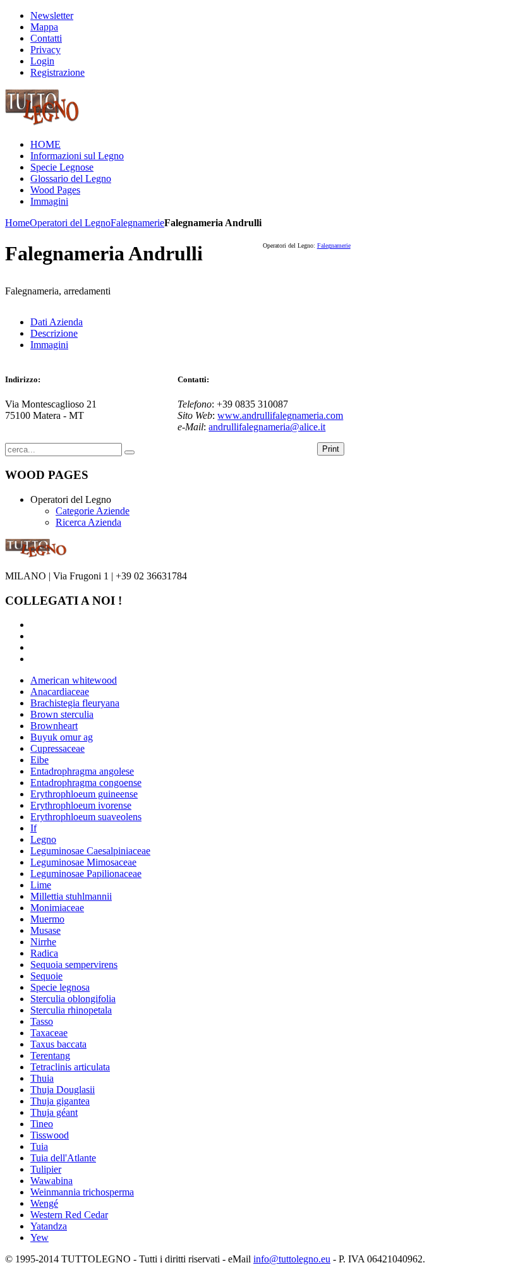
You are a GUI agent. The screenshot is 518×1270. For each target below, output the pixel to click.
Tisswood (49, 1135)
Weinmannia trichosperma (82, 1192)
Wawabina (51, 1180)
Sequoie (46, 976)
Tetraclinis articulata (70, 1066)
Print (330, 449)
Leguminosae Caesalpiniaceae (90, 850)
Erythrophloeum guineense (84, 794)
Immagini (49, 344)
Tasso (41, 1021)
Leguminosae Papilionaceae (86, 873)
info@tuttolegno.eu (291, 1259)
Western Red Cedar (69, 1214)
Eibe (39, 759)
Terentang (50, 1055)
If (33, 828)
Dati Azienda (56, 322)
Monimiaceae (57, 907)
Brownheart (54, 725)
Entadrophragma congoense (86, 782)
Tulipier (45, 1169)
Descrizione (54, 333)
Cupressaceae (57, 748)
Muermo (47, 919)
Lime (40, 885)
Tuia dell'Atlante (63, 1157)
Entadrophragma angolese (82, 771)
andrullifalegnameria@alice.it (266, 426)
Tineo (41, 1123)
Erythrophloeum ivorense (80, 805)
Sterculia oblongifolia (73, 998)
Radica (44, 953)
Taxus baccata (58, 1044)
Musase (45, 930)
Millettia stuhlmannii (71, 896)
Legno (43, 839)
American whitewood (73, 680)
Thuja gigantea (60, 1101)
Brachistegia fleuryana (74, 703)
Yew (39, 1237)
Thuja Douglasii (62, 1089)
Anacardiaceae (59, 691)
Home (17, 222)
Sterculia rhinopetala (71, 1010)
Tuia (39, 1146)
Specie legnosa (60, 987)
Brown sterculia (61, 714)
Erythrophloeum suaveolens (86, 816)
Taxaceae (49, 1032)
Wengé (44, 1203)
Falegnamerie (137, 222)
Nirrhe (43, 941)
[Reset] (129, 452)
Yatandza (48, 1226)
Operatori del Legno (70, 222)
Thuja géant (54, 1112)
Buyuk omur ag (61, 737)
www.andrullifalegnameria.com (280, 415)
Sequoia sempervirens (73, 964)
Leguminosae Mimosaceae (83, 862)
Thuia (42, 1078)
